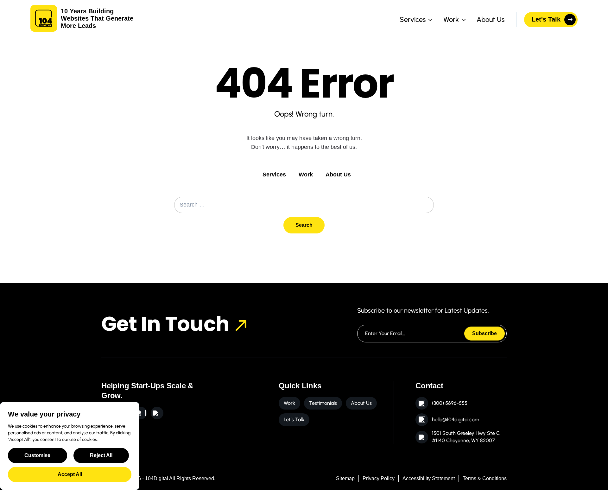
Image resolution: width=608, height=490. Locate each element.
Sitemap (345, 478)
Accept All (70, 474)
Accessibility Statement (428, 478)
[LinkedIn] (140, 413)
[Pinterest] (157, 413)
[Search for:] (304, 205)
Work (306, 174)
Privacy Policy (379, 478)
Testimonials (323, 403)
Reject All (101, 455)
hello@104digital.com (455, 420)
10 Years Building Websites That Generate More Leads (97, 18)
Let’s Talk (294, 420)
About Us (490, 19)
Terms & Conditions (485, 478)
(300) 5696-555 (449, 403)
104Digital (156, 478)
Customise (37, 455)
